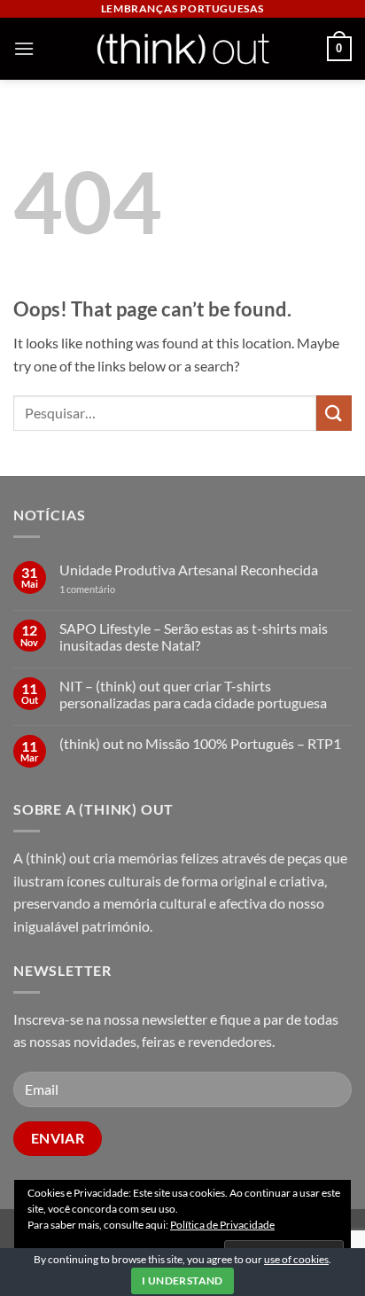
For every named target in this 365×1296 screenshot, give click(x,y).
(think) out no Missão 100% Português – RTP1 (200, 743)
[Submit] (334, 412)
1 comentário (114, 589)
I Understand (182, 1280)
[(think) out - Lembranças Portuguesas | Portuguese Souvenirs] (182, 49)
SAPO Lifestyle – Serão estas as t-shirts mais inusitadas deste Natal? (193, 636)
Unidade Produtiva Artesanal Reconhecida (188, 569)
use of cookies (296, 1259)
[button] (24, 48)
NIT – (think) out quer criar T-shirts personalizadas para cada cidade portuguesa (193, 694)
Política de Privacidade (222, 1224)
